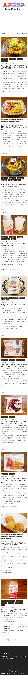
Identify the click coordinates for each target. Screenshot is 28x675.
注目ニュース (20, 670)
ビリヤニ (11, 121)
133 (15, 639)
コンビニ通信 (11, 63)
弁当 (19, 506)
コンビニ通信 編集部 (12, 242)
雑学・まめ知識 (14, 671)
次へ (20, 639)
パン (15, 446)
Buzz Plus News (14, 9)
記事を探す (23, 33)
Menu (3, 33)
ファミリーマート (8, 269)
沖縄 (8, 299)
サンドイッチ (11, 602)
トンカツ (6, 506)
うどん (6, 91)
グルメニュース (12, 58)
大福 (23, 360)
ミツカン (15, 269)
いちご (2, 601)
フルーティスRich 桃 (5, 239)
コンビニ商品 (20, 58)
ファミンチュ (21, 297)
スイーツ (6, 389)
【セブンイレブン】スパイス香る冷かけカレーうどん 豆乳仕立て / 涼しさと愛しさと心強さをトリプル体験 (14, 67)
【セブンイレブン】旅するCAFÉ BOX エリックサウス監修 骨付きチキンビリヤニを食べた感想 (14, 127)
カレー (9, 91)
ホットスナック (18, 536)
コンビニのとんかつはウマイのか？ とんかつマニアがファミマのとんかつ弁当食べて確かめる (14, 480)
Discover (3, 94)
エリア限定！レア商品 (5, 297)
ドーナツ (11, 446)
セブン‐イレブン (4, 60)
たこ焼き (11, 536)
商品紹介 (17, 121)
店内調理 (8, 538)
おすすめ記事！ (4, 58)
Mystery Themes (20, 673)
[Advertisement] (14, 21)
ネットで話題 (7, 670)
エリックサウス (4, 178)
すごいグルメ (14, 670)
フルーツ (3, 604)
